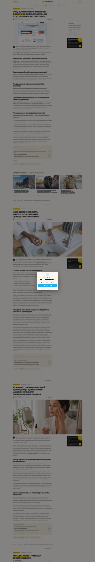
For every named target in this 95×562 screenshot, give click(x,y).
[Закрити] (57, 273)
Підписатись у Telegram (48, 285)
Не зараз (47, 288)
